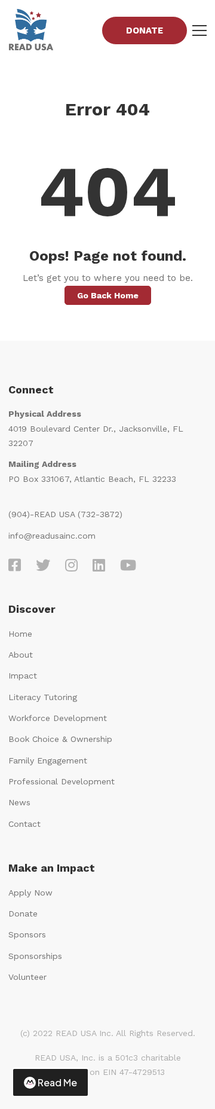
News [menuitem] (19, 802)
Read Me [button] (57, 1082)
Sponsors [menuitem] (27, 934)
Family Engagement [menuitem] (47, 760)
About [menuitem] (20, 654)
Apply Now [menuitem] (30, 892)
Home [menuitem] (20, 633)
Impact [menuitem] (22, 675)
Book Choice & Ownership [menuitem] (60, 739)
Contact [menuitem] (24, 824)
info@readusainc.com (52, 535)
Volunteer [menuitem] (27, 977)
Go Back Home (108, 295)
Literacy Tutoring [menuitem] (42, 697)
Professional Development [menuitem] (61, 781)
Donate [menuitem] (23, 913)
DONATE (144, 30)
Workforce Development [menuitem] (57, 718)
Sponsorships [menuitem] (35, 956)
